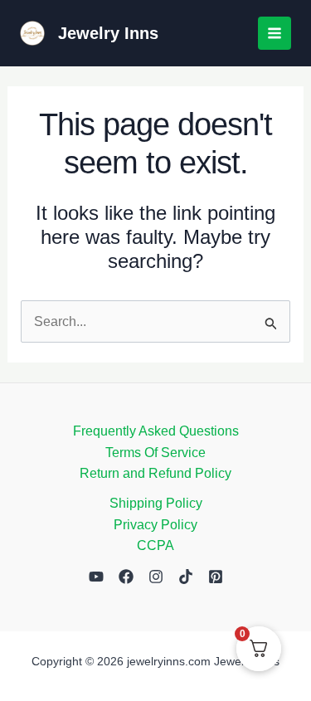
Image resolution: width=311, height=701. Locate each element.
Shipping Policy (155, 503)
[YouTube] (96, 576)
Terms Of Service (155, 452)
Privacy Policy (155, 525)
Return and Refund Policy (155, 473)
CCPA (155, 545)
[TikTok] (185, 576)
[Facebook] (126, 576)
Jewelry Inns (108, 33)
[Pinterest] (215, 576)
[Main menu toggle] (274, 33)
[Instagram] (155, 576)
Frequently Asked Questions (156, 431)
